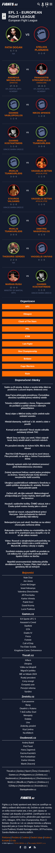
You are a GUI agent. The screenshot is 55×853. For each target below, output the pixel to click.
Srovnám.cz (40, 786)
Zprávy (20, 771)
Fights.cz (32, 782)
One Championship (27, 351)
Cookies (25, 837)
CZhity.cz (13, 786)
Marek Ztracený (28, 764)
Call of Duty (28, 643)
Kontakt (5, 840)
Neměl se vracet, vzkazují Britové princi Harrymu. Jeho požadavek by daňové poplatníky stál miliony (27, 514)
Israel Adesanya (28, 588)
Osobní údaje (37, 837)
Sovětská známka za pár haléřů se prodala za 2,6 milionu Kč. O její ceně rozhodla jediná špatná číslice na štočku (27, 553)
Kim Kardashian (28, 757)
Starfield (28, 626)
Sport (28, 771)
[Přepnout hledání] (39, 4)
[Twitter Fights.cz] (30, 847)
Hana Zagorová (28, 750)
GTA (28, 629)
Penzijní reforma (28, 688)
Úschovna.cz (43, 778)
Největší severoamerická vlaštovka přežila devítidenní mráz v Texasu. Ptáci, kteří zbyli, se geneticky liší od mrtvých (27, 564)
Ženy (34, 771)
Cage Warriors (27, 366)
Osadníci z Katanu (28, 708)
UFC (27, 306)
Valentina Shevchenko (28, 592)
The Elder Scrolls (28, 647)
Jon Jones (28, 581)
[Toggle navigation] (51, 4)
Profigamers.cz (27, 775)
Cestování (43, 771)
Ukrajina (28, 664)
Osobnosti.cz (12, 778)
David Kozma (28, 605)
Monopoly (28, 715)
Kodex (47, 837)
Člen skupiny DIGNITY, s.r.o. (37, 843)
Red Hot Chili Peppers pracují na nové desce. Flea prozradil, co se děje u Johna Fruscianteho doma (28, 456)
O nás (13, 840)
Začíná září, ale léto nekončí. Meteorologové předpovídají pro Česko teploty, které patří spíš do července (27, 495)
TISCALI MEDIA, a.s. (20, 843)
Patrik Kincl (28, 602)
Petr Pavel (28, 746)
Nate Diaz (28, 578)
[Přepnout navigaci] (43, 4)
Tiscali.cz (11, 771)
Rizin (27, 374)
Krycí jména (28, 729)
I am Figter (28, 344)
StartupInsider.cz (28, 789)
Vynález (28, 692)
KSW (27, 336)
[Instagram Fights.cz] (25, 847)
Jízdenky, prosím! (28, 726)
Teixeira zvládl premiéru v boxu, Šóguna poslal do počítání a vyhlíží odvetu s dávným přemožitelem (27, 405)
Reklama (6, 837)
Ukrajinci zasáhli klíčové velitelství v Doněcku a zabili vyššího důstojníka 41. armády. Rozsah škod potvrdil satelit (27, 485)
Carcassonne (28, 701)
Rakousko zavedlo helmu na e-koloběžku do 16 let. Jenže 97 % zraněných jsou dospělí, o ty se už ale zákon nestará (27, 532)
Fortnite (28, 640)
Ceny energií (28, 681)
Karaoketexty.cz (27, 778)
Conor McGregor (28, 584)
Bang (28, 705)
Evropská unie (28, 685)
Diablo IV (28, 633)
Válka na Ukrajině (28, 667)
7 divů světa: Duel (28, 712)
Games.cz (13, 775)
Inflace (28, 660)
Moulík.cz (21, 782)
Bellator (27, 359)
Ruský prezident (28, 678)
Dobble (28, 719)
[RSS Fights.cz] (35, 847)
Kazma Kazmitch (28, 753)
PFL (28, 329)
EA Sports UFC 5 (28, 619)
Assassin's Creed (28, 622)
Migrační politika (28, 671)
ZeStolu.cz (41, 775)
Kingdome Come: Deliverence (28, 650)
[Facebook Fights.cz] (20, 847)
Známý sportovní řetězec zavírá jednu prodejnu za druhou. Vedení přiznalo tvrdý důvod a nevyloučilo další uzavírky (27, 474)
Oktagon (27, 314)
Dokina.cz (43, 782)
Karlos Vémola (28, 598)
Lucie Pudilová (28, 609)
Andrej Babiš (28, 743)
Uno (28, 722)
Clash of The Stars (27, 321)
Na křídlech (28, 733)
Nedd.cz (11, 782)
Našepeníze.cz (26, 786)
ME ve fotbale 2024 (28, 674)
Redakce (16, 837)
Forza (28, 636)
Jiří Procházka (28, 595)
